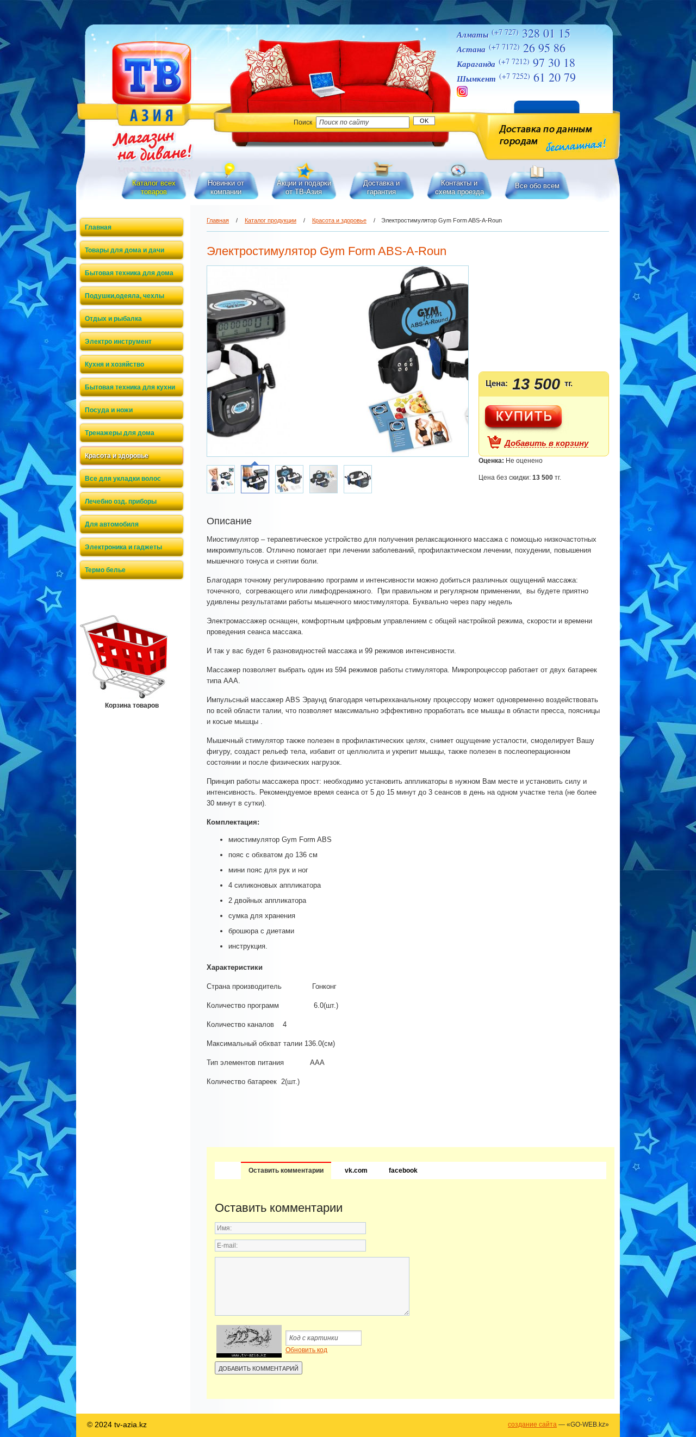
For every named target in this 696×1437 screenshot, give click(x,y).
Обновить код (306, 1350)
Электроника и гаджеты (123, 547)
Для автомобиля (112, 524)
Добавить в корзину (546, 443)
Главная (98, 227)
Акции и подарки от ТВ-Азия (304, 187)
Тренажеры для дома (119, 433)
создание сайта (532, 1424)
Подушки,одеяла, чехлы (124, 296)
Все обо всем (537, 186)
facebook (403, 1170)
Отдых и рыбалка (113, 319)
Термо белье (105, 570)
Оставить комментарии (286, 1170)
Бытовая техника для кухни (130, 387)
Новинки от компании (226, 187)
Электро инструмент (118, 341)
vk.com (356, 1170)
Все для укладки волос (123, 478)
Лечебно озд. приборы (121, 501)
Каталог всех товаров (154, 187)
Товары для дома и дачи (124, 250)
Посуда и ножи (109, 410)
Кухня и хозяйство (114, 364)
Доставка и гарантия (381, 187)
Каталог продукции (270, 220)
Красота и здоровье (116, 456)
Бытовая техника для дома (129, 273)
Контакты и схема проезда (459, 187)
